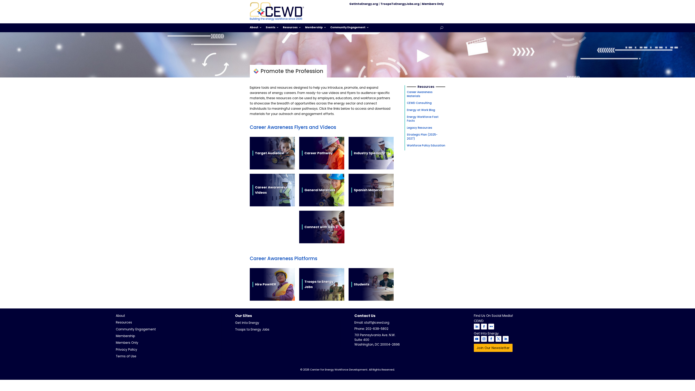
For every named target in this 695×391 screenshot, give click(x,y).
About (254, 27)
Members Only (433, 4)
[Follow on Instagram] (484, 339)
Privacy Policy (126, 349)
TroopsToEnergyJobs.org (400, 4)
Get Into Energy (247, 323)
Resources (290, 27)
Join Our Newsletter (493, 348)
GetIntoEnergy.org (363, 4)
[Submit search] (441, 27)
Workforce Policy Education (426, 145)
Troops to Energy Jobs (252, 329)
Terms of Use (126, 356)
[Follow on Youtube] (477, 339)
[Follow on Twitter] (498, 339)
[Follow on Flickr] (491, 326)
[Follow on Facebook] (484, 326)
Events (270, 27)
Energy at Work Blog (421, 110)
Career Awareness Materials (420, 94)
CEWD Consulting (419, 103)
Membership (314, 27)
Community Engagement (347, 27)
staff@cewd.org (376, 322)
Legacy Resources (419, 128)
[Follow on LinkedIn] (477, 326)
